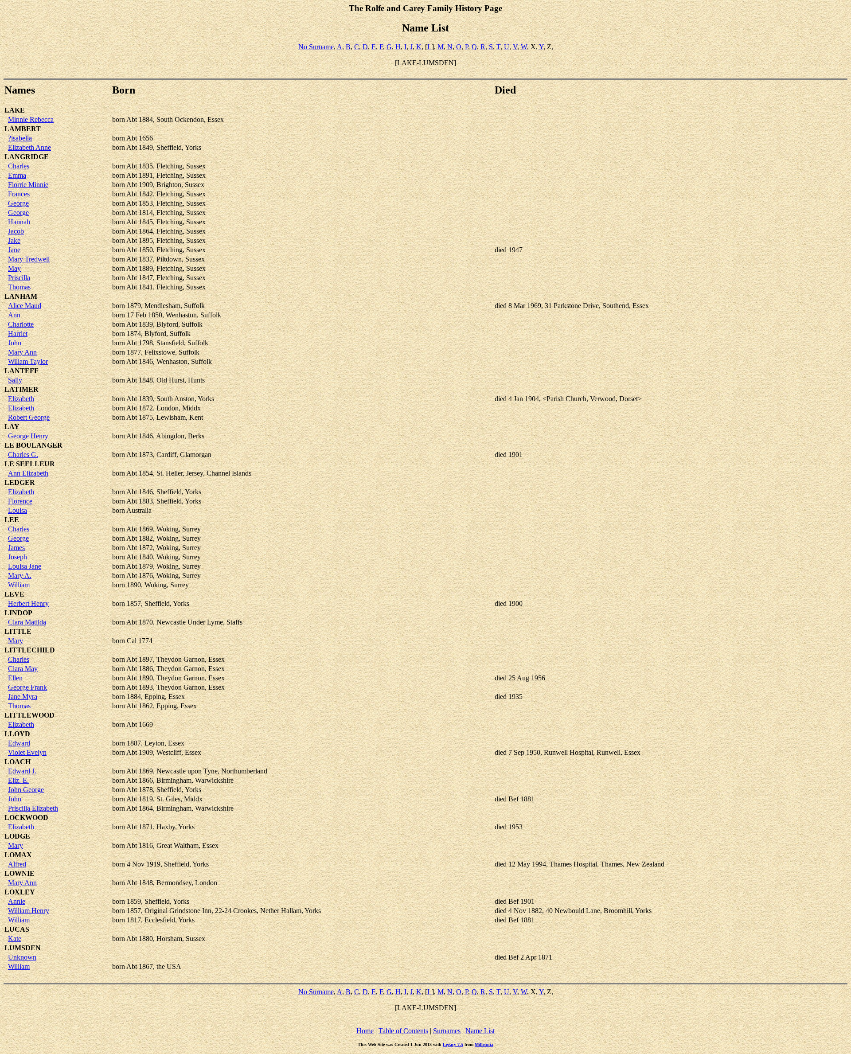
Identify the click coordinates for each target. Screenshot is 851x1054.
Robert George (29, 417)
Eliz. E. (18, 780)
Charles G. (23, 454)
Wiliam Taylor (28, 361)
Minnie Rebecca (31, 119)
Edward (19, 743)
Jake (14, 240)
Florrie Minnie (28, 184)
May (14, 268)
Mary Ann (22, 352)
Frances (19, 194)
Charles (18, 166)
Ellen (15, 678)
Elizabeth (21, 398)
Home (365, 1030)
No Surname (316, 47)
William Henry (28, 910)
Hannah (19, 222)
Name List (480, 1030)
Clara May (23, 668)
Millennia (484, 1044)
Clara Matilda (27, 622)
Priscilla (19, 277)
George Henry (28, 436)
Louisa (17, 510)
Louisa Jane (24, 566)
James (16, 547)
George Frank (27, 687)
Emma (17, 175)
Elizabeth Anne (29, 147)
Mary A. (19, 575)
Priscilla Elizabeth (33, 808)
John (14, 343)
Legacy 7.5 (453, 1044)
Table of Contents (403, 1030)
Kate (14, 938)
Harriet (17, 333)
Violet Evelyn (27, 752)
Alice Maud (24, 305)
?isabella (20, 138)
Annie (16, 901)
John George (26, 789)
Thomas (19, 287)
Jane (14, 250)
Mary (15, 640)
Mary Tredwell (29, 259)
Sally (15, 380)
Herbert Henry (28, 603)
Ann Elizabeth (28, 473)
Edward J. (22, 771)
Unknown (22, 957)
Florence (20, 501)
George (18, 203)
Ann (14, 315)
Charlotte (21, 324)
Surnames (447, 1030)
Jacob (16, 231)
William (19, 585)
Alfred (17, 864)
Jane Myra (22, 696)
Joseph (17, 557)
